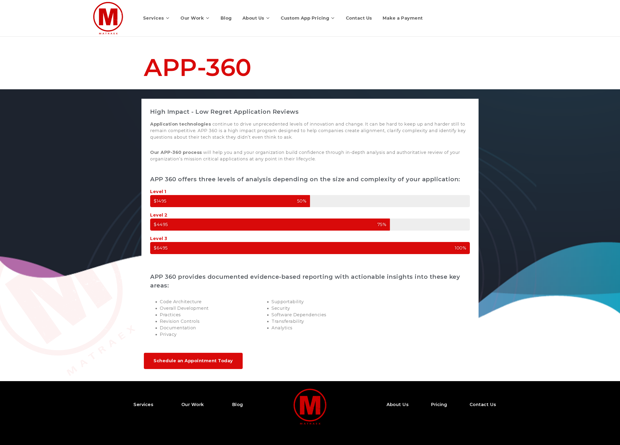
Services (153, 18)
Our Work (192, 18)
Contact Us (359, 18)
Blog (226, 18)
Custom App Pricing (305, 18)
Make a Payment (403, 18)
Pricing (439, 404)
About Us (253, 18)
